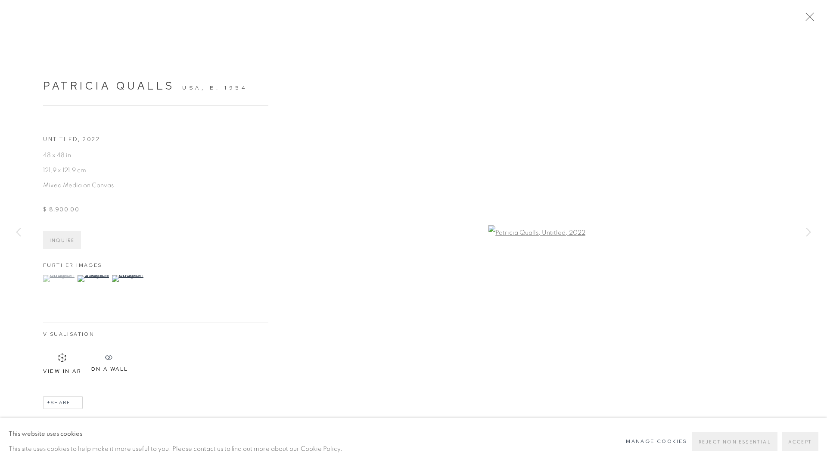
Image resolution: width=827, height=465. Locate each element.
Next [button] (808, 232)
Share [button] (61, 403)
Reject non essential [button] (735, 442)
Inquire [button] (62, 240)
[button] (59, 278)
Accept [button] (800, 442)
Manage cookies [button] (656, 441)
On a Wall (109, 367)
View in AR (62, 371)
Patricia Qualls (109, 86)
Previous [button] (18, 232)
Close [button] (807, 19)
